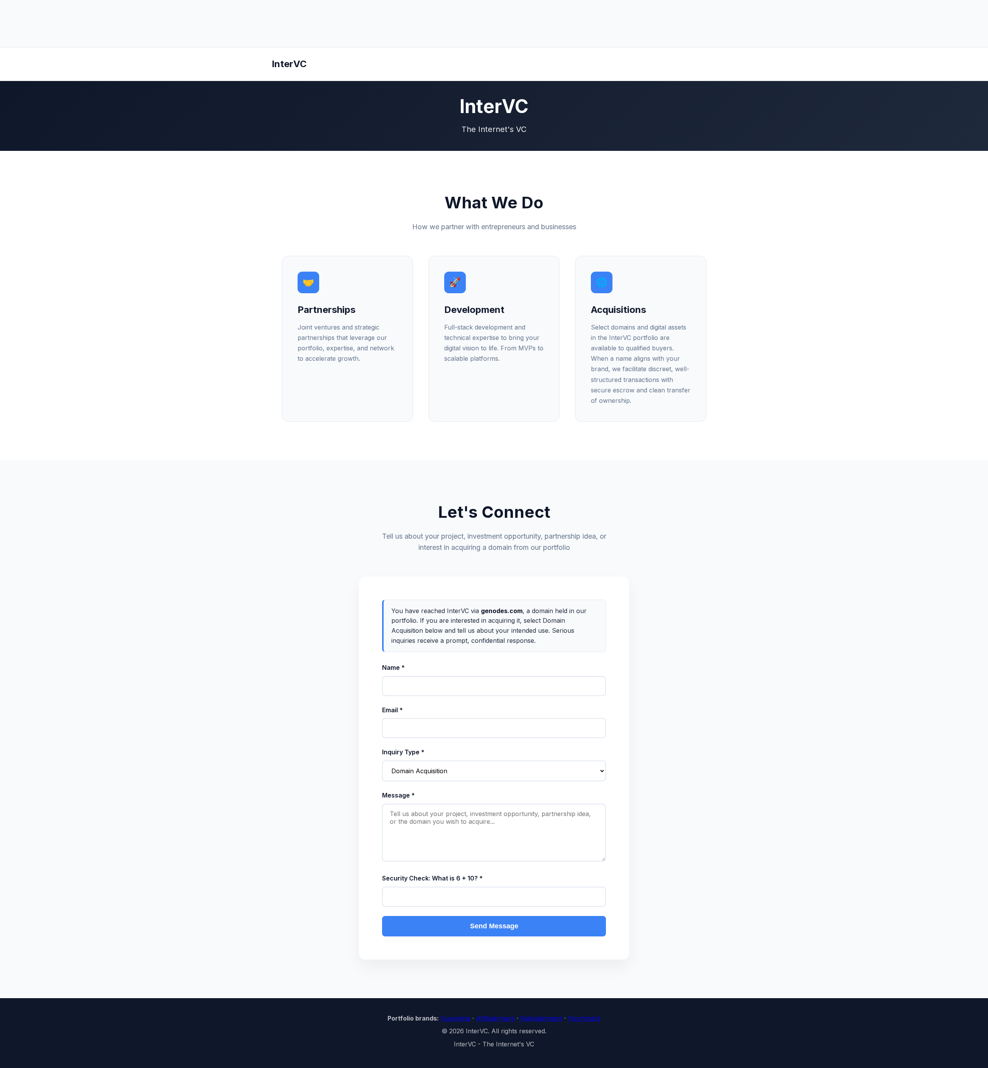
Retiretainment (541, 1018)
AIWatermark (495, 1018)
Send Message (494, 926)
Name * (393, 667)
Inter (289, 63)
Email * (392, 710)
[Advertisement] (494, 23)
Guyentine (455, 1018)
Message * (398, 795)
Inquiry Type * (403, 752)
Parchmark (584, 1018)
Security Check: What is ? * (432, 878)
